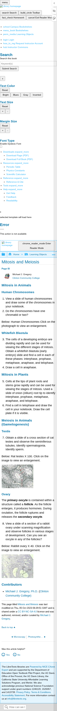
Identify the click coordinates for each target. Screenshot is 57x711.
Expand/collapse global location (53, 253)
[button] (11, 197)
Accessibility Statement (13, 695)
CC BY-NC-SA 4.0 (27, 611)
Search (6, 707)
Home (16, 254)
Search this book (8, 58)
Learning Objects (38, 254)
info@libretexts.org (16, 698)
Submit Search (9, 68)
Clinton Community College (26, 278)
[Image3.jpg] (17, 487)
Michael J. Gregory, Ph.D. (22, 591)
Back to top (7, 627)
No (18, 655)
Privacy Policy (23, 692)
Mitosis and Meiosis (28, 604)
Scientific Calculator (16, 174)
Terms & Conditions (41, 692)
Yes (8, 655)
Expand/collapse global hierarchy (5, 254)
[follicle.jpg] (17, 577)
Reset (5, 90)
